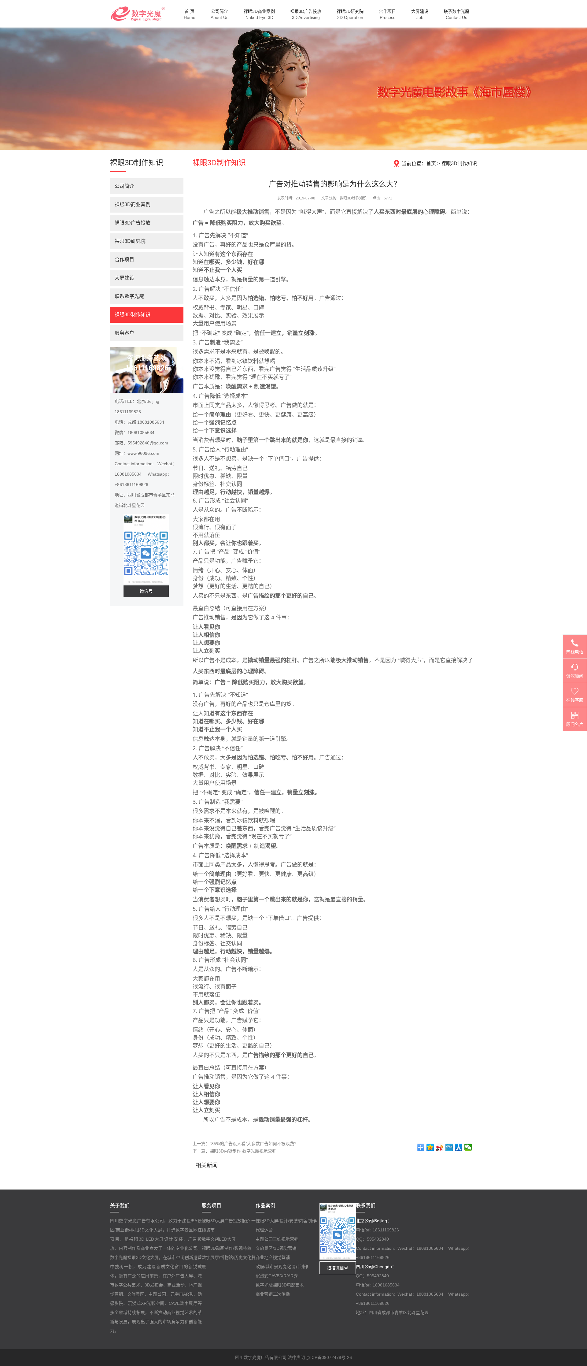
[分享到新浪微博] (440, 1147)
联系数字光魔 (129, 296)
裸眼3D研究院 (130, 241)
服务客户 (124, 333)
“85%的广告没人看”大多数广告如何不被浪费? (253, 1143)
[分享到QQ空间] (430, 1147)
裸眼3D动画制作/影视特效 (226, 1248)
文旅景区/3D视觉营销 (276, 1248)
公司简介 (124, 186)
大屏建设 (124, 277)
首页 (431, 163)
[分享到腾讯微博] (449, 1147)
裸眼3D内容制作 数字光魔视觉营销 (243, 1151)
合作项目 (124, 259)
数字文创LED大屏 (219, 1239)
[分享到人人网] (459, 1147)
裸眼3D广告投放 (132, 222)
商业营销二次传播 (273, 1294)
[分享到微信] (468, 1147)
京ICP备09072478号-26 (329, 1357)
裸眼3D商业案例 (132, 204)
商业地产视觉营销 (273, 1257)
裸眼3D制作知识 (459, 163)
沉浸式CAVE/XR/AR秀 (277, 1275)
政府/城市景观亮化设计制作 (282, 1266)
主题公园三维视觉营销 (277, 1239)
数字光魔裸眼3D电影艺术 (280, 1284)
